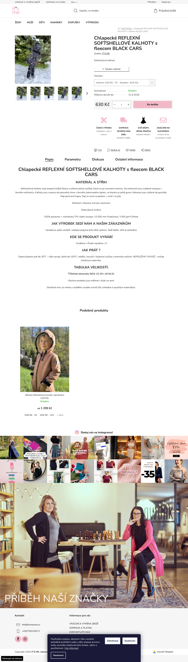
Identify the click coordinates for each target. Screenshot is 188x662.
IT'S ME (106, 53)
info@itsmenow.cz (31, 624)
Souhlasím (130, 640)
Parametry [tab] (73, 159)
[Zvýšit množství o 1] (128, 104)
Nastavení (58, 655)
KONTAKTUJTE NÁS (79, 632)
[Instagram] (25, 639)
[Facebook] (18, 639)
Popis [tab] (49, 159)
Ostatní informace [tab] (129, 159)
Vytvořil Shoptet (165, 651)
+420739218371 (31, 631)
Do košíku (152, 104)
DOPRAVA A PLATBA (55, 2)
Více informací (71, 648)
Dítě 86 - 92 (31, 415)
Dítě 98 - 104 (47, 415)
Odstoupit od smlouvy (12, 658)
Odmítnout (112, 640)
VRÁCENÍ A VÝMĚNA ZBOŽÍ (27, 2)
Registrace (166, 2)
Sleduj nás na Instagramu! (97, 432)
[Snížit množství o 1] (114, 104)
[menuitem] (18, 22)
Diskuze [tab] (98, 159)
